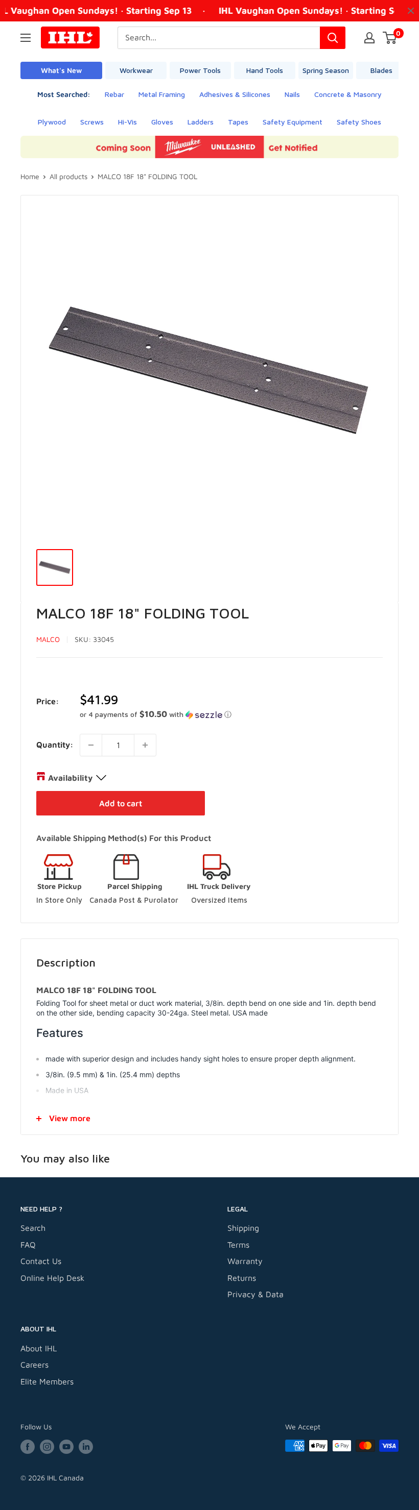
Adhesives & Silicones (234, 94)
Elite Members (47, 1381)
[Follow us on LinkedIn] (86, 1447)
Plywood (52, 121)
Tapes (238, 121)
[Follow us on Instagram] (47, 1447)
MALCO (48, 639)
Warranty (245, 1261)
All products (68, 176)
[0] (390, 38)
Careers (34, 1364)
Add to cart (120, 803)
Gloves (162, 121)
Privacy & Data (255, 1294)
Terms (238, 1244)
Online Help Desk (52, 1277)
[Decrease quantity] (91, 745)
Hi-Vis (127, 121)
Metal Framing (161, 94)
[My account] (369, 37)
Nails (292, 94)
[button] (231, 714)
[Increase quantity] (145, 745)
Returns (241, 1277)
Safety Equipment (292, 121)
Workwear (136, 70)
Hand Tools (264, 70)
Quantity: (55, 744)
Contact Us (40, 1261)
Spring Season (325, 70)
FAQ (28, 1244)
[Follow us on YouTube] (66, 1447)
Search (32, 1227)
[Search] (332, 38)
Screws (92, 121)
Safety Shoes (359, 121)
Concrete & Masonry (348, 94)
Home (29, 176)
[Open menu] (25, 38)
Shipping (243, 1227)
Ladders (201, 121)
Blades (381, 70)
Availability (70, 777)
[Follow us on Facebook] (27, 1447)
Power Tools (200, 70)
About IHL (38, 1348)
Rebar (114, 94)
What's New (61, 70)
